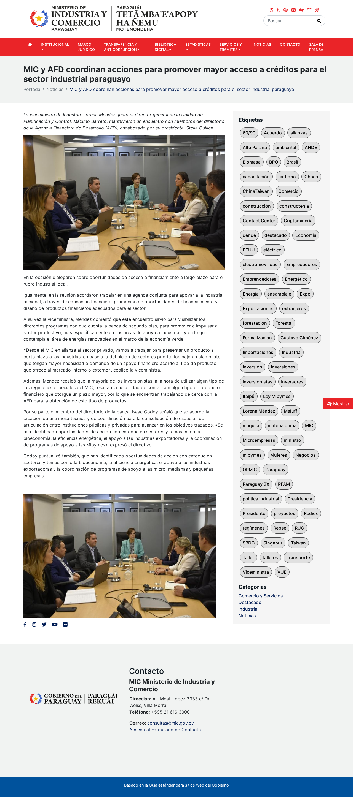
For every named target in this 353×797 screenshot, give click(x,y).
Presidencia (300, 498)
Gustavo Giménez (299, 337)
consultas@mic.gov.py (170, 723)
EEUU (249, 250)
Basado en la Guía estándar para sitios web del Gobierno (176, 785)
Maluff (290, 411)
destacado (275, 235)
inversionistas (257, 381)
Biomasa (252, 162)
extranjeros (294, 308)
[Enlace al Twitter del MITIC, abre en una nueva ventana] (44, 624)
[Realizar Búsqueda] (319, 20)
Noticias (54, 89)
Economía (305, 235)
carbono (287, 176)
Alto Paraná (255, 147)
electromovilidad (260, 264)
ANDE (311, 147)
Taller (248, 557)
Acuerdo (273, 132)
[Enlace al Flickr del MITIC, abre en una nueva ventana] (65, 624)
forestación (255, 323)
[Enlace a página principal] (114, 18)
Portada (31, 89)
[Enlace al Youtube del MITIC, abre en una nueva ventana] (55, 624)
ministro (292, 440)
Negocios (306, 455)
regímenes (254, 528)
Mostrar (340, 403)
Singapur (272, 543)
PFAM (284, 484)
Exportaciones (258, 308)
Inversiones (283, 367)
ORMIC (250, 469)
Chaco (311, 176)
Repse (279, 528)
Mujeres (278, 455)
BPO (273, 162)
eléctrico (272, 250)
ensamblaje (279, 294)
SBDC (249, 543)
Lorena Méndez (259, 411)
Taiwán (298, 543)
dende (249, 235)
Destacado (250, 602)
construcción (257, 206)
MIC (309, 425)
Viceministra (256, 572)
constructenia (294, 206)
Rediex (311, 513)
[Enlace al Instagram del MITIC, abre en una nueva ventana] (34, 624)
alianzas (299, 132)
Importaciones (258, 352)
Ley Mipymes (277, 396)
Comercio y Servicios (261, 595)
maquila (251, 425)
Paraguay (275, 469)
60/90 (249, 132)
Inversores (292, 381)
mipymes (252, 455)
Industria (291, 352)
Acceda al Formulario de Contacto (165, 729)
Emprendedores (259, 279)
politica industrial (261, 498)
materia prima (282, 425)
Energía (251, 294)
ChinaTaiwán (256, 191)
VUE (282, 572)
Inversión (252, 367)
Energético (296, 279)
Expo (305, 294)
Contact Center (259, 220)
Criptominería (298, 220)
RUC (299, 528)
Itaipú (249, 396)
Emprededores (301, 264)
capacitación (256, 176)
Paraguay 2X (256, 484)
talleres (270, 557)
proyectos (284, 513)
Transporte (298, 557)
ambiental (286, 147)
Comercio (288, 191)
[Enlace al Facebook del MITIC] (24, 624)
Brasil (292, 162)
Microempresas (259, 440)
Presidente (254, 513)
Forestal (284, 323)
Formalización (257, 337)
